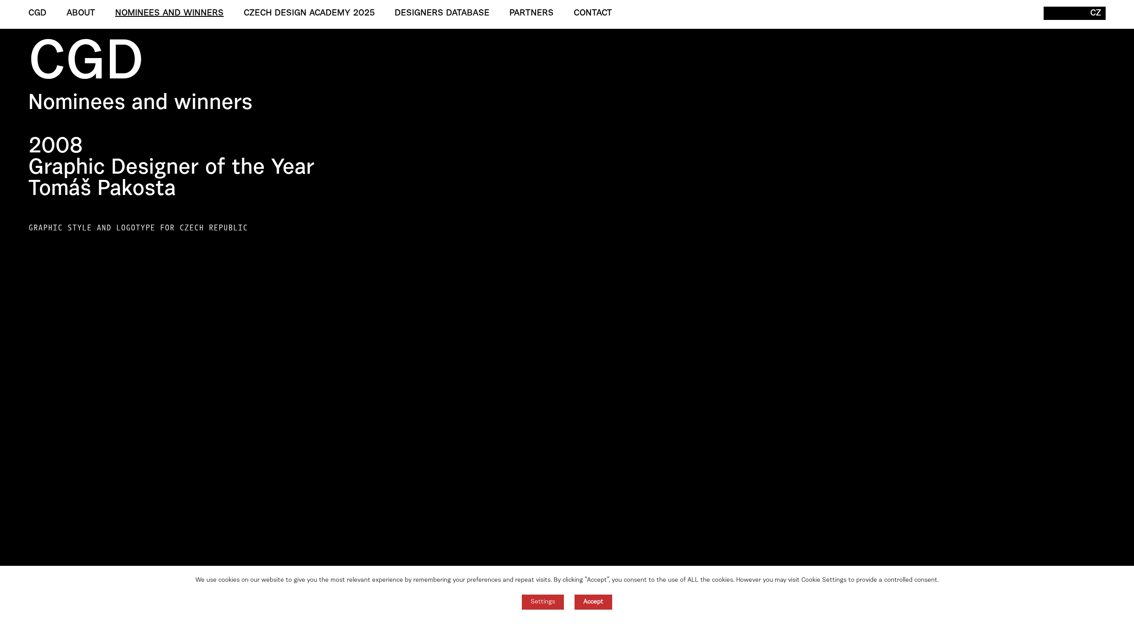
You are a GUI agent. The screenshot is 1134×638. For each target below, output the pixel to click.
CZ (1095, 13)
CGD (37, 13)
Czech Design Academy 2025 (309, 13)
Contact (593, 13)
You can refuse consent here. (567, 624)
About (80, 13)
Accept (593, 602)
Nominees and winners (169, 13)
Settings (543, 602)
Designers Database (442, 13)
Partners (531, 13)
